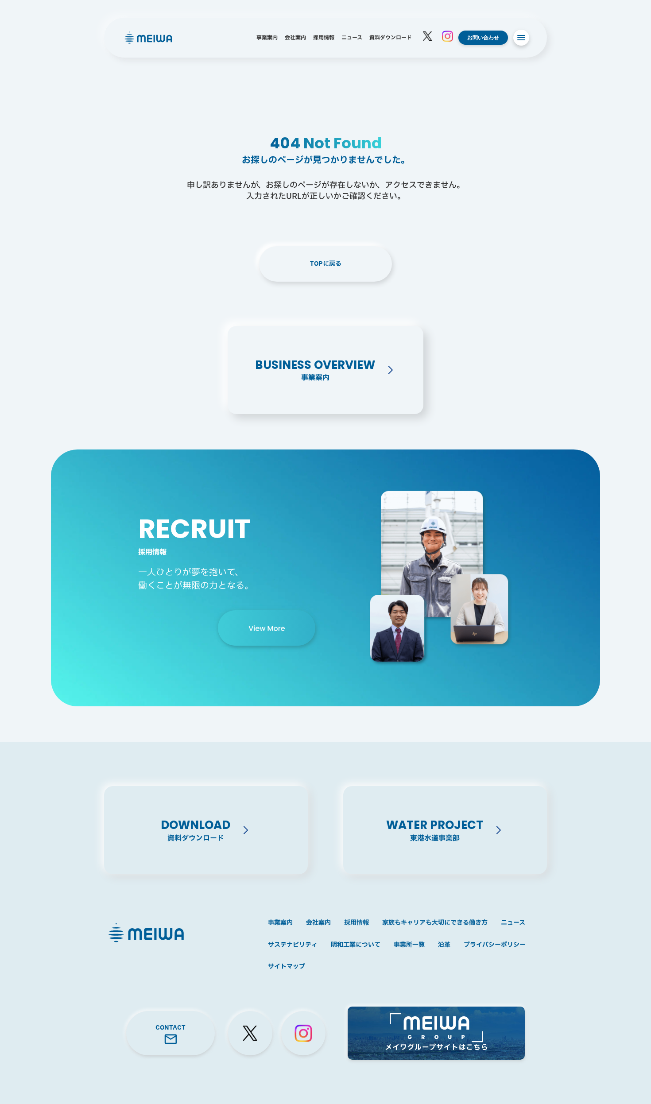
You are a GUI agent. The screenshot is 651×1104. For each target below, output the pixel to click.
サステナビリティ (293, 945)
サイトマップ (286, 966)
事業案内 (267, 38)
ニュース (351, 38)
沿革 (444, 945)
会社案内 (295, 38)
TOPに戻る (325, 263)
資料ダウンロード (390, 38)
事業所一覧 (409, 945)
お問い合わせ (483, 37)
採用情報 (323, 38)
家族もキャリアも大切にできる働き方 (435, 922)
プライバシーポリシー (495, 945)
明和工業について (355, 945)
